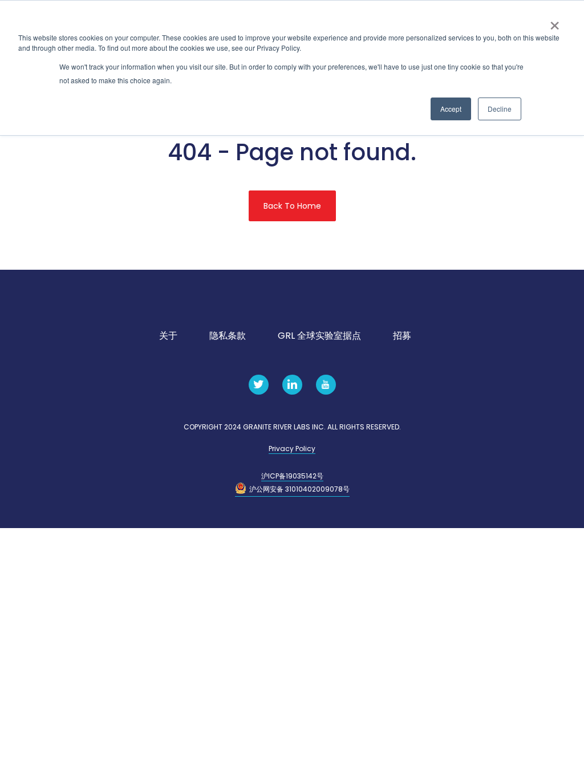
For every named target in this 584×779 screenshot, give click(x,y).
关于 (168, 335)
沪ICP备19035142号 (292, 476)
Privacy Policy (292, 448)
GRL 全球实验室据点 (319, 335)
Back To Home (292, 206)
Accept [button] (450, 108)
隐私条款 (227, 335)
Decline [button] (500, 108)
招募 (402, 335)
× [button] (554, 22)
